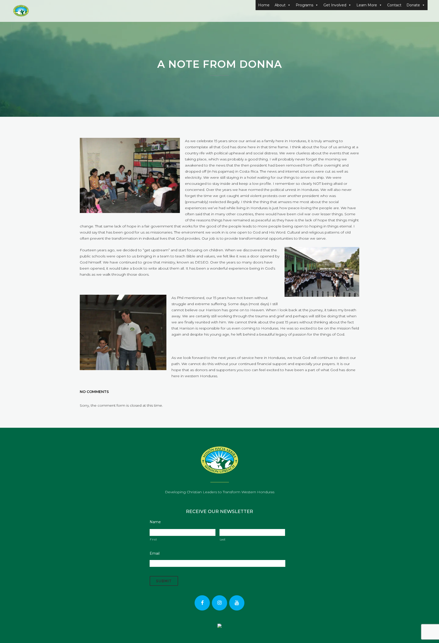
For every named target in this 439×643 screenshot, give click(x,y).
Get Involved (334, 5)
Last (223, 539)
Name (155, 522)
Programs (304, 5)
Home (264, 5)
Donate (413, 5)
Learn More (366, 5)
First (153, 539)
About (280, 5)
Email (155, 553)
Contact (394, 5)
